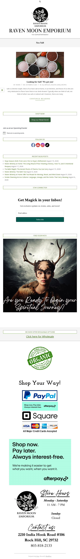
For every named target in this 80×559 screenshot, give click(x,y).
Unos (37, 556)
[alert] (40, 133)
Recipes (64, 85)
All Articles (46, 85)
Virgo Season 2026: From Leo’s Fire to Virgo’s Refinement (25, 161)
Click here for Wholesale (40, 336)
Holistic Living (56, 85)
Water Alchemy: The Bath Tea (15, 172)
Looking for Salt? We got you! (40, 81)
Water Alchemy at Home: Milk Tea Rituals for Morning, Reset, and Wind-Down (32, 174)
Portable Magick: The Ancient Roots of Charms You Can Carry (26, 169)
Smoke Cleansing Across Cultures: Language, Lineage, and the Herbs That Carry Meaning (36, 177)
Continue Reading (40, 99)
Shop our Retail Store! (40, 120)
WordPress (48, 556)
